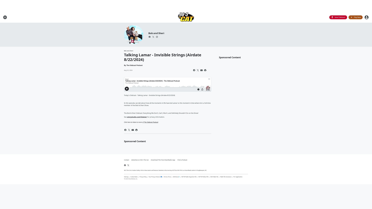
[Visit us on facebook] (149, 37)
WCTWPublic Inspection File (189, 177)
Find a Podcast (182, 160)
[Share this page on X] (197, 70)
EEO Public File (214, 177)
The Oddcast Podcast (151, 122)
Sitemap (126, 177)
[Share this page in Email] (201, 70)
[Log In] (367, 17)
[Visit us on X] (153, 37)
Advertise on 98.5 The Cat (140, 160)
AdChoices (176, 177)
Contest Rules (134, 177)
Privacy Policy (143, 177)
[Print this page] (205, 70)
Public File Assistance (226, 177)
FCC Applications (237, 177)
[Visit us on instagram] (157, 37)
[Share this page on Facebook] (194, 70)
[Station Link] (186, 17)
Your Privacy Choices (154, 177)
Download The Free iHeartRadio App (163, 160)
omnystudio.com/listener (137, 117)
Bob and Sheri (156, 33)
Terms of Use (167, 177)
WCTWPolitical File (203, 177)
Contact (126, 160)
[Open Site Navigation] (5, 17)
